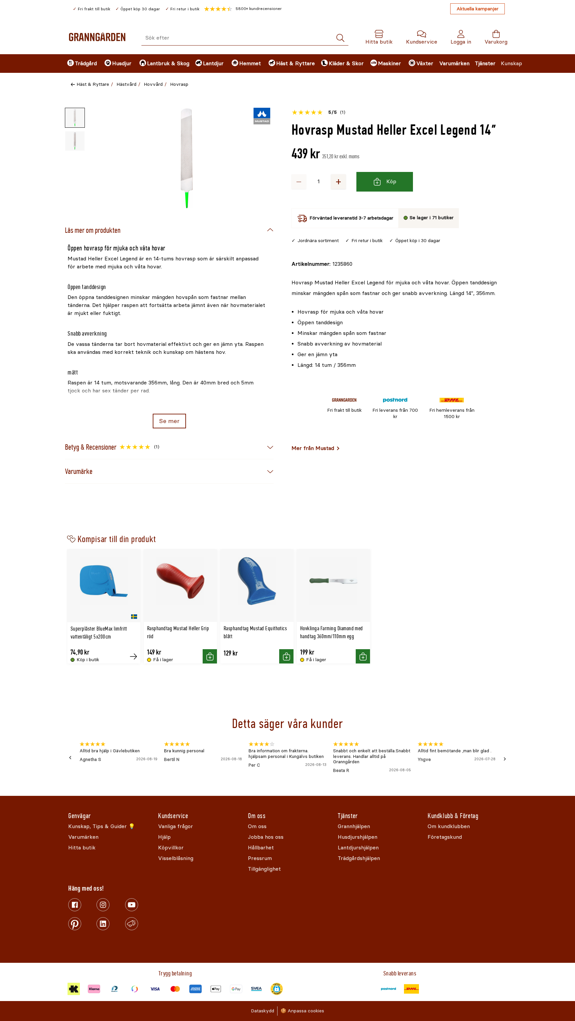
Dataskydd (262, 1011)
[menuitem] (80, 63)
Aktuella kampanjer (477, 9)
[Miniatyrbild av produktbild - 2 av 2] (75, 141)
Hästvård (126, 84)
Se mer (169, 421)
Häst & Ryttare (93, 84)
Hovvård (153, 84)
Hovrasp (179, 84)
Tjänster (485, 63)
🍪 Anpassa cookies (302, 1011)
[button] (243, 9)
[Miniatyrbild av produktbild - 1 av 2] (75, 118)
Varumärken (454, 63)
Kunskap (511, 63)
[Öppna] (186, 158)
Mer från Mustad (312, 448)
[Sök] (340, 38)
